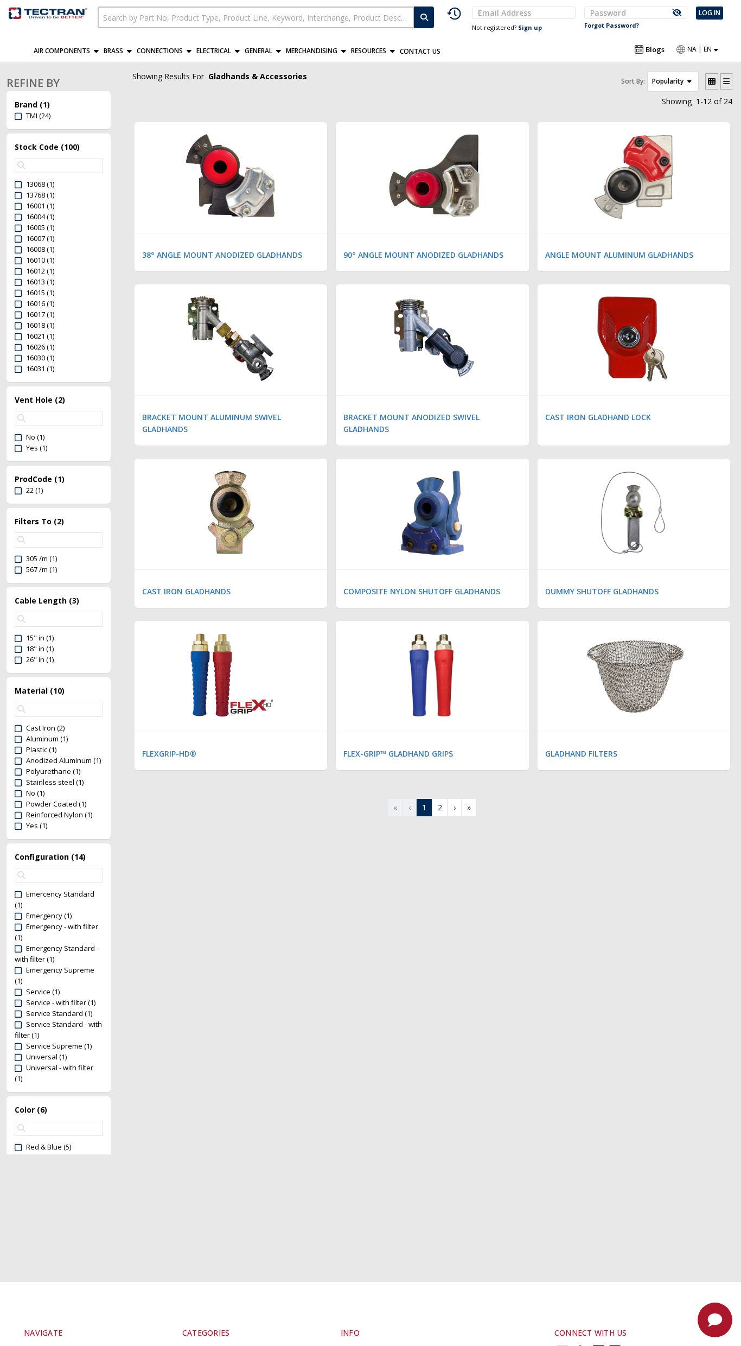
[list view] (726, 81)
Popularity (668, 81)
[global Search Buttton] (424, 17)
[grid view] (711, 81)
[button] (69, 51)
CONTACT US (420, 51)
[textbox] (256, 17)
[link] (49, 12)
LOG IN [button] (709, 12)
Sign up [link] (530, 27)
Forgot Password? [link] (611, 25)
